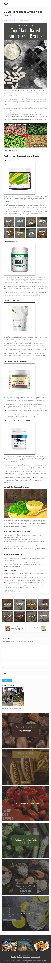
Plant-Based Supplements (16, 591)
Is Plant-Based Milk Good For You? (19, 605)
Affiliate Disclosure (26, 956)
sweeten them (8, 579)
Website (4, 673)
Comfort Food (41, 939)
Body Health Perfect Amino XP (10, 397)
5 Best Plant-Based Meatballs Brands (31, 605)
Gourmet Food (9, 939)
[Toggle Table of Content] (16, 150)
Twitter (27, 958)
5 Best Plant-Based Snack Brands (9, 233)
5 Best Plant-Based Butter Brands (7, 617)
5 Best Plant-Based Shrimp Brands (42, 233)
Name (4, 661)
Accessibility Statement (35, 956)
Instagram (23, 958)
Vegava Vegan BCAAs (8, 336)
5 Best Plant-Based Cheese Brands (42, 222)
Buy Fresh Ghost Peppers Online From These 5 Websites (25, 803)
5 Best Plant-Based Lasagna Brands (31, 221)
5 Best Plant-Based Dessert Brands (7, 605)
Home (5, 20)
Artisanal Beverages (25, 939)
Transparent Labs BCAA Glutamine (11, 456)
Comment (5, 644)
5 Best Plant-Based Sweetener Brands (31, 232)
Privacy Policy (13, 956)
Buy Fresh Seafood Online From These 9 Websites (25, 877)
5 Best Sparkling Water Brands (25, 913)
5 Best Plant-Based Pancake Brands (43, 605)
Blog (19, 958)
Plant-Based (7, 591)
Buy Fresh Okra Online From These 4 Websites (25, 840)
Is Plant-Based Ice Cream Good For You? (43, 617)
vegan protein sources (31, 103)
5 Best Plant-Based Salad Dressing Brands (20, 232)
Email (4, 667)
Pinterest (30, 958)
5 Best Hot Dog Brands (25, 767)
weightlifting (33, 93)
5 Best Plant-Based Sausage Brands (19, 617)
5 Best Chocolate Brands (25, 730)
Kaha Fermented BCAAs (9, 277)
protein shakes (7, 114)
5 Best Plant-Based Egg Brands (31, 617)
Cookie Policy (19, 956)
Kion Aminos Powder (8, 196)
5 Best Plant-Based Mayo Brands (20, 222)
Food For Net (29, 955)
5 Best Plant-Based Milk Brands (9, 222)
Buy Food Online (9, 20)
